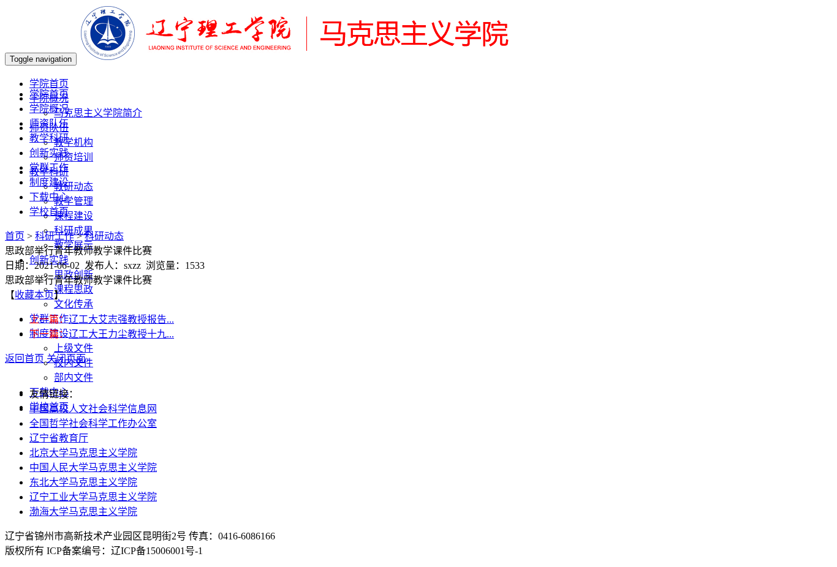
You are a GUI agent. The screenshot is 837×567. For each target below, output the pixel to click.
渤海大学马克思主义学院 (83, 511)
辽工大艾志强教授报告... (121, 319)
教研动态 (73, 186)
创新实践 (49, 153)
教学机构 (73, 142)
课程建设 (73, 216)
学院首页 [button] (49, 83)
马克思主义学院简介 (98, 113)
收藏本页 (34, 295)
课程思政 (73, 289)
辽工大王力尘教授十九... (121, 334)
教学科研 (49, 138)
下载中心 (49, 197)
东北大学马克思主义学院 (83, 482)
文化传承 (73, 304)
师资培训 (73, 157)
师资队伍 (49, 123)
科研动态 (104, 236)
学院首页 (49, 94)
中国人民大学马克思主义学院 (93, 467)
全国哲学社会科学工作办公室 (93, 423)
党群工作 (49, 167)
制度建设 (49, 182)
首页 (15, 236)
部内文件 (73, 377)
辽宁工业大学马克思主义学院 (93, 497)
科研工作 (54, 236)
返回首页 (24, 358)
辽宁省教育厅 (58, 438)
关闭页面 (66, 358)
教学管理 (73, 201)
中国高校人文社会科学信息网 (93, 409)
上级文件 (73, 348)
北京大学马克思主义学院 (83, 453)
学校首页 (49, 211)
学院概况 (49, 108)
